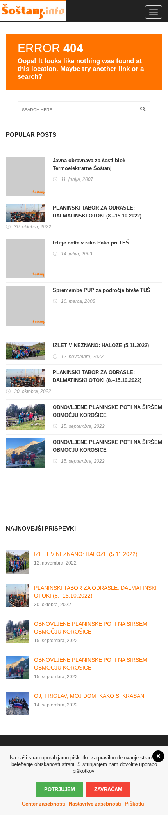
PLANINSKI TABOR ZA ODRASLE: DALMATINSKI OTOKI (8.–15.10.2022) (97, 212)
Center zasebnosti (43, 804)
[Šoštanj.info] (33, 10)
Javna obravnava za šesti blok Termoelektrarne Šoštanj (89, 164)
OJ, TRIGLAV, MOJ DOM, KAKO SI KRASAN (89, 696)
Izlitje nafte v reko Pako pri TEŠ (91, 243)
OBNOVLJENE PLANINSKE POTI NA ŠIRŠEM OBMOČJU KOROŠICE (107, 411)
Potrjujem (59, 789)
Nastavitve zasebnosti (95, 804)
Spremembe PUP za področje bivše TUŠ (101, 290)
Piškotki (134, 804)
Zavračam (108, 789)
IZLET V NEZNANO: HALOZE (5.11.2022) (101, 345)
